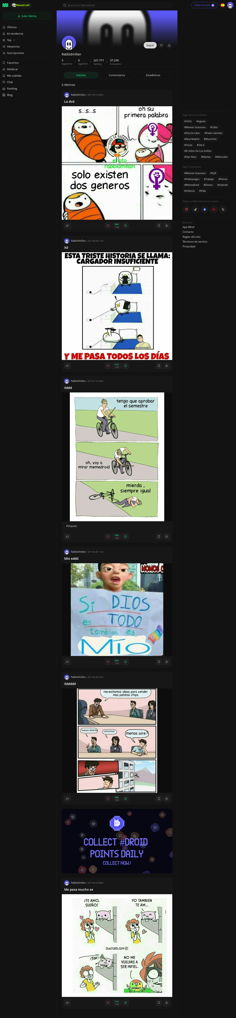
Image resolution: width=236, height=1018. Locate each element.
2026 (189, 121)
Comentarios (117, 75)
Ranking (12, 88)
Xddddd (70, 684)
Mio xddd (71, 558)
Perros (223, 179)
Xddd (68, 388)
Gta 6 (201, 144)
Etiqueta (72, 526)
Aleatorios (13, 46)
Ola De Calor (193, 133)
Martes (206, 156)
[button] (169, 45)
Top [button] (9, 40)
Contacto (188, 232)
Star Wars (191, 156)
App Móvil (188, 227)
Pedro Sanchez (214, 133)
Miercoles (222, 156)
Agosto (202, 121)
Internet (223, 184)
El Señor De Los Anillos (198, 150)
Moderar (12, 69)
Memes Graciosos (196, 127)
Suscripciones (15, 53)
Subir (29, 16)
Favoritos (13, 63)
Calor (215, 127)
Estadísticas (153, 75)
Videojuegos (192, 179)
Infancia (190, 190)
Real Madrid (192, 139)
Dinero (209, 184)
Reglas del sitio (192, 237)
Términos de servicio (195, 241)
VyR (214, 173)
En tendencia (15, 33)
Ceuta (189, 144)
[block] (166, 225)
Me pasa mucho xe (78, 889)
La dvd (69, 101)
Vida (203, 190)
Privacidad (189, 246)
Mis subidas (14, 75)
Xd (66, 247)
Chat (10, 82)
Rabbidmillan (78, 94)
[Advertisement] (207, 60)
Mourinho (211, 139)
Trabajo (210, 179)
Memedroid (192, 184)
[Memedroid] (5, 5)
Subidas (81, 75)
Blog (10, 95)
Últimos (12, 27)
